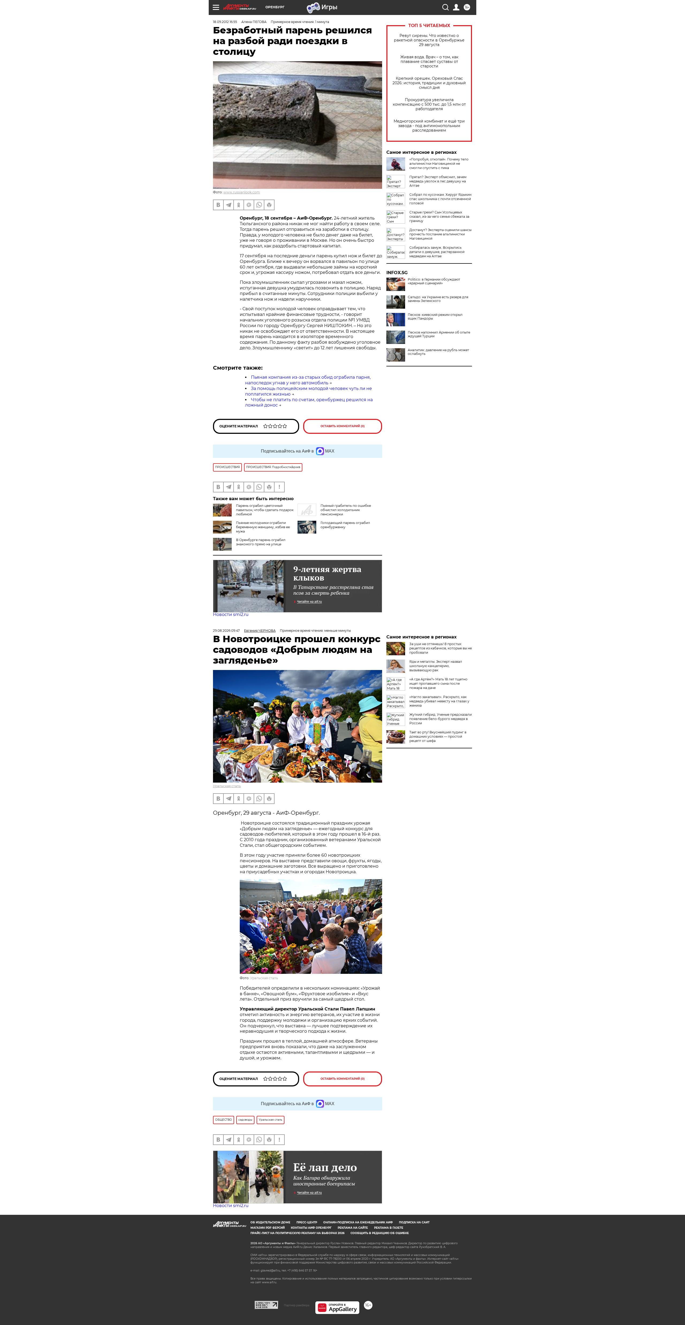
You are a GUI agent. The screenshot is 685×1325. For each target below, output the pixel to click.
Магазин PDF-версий (267, 1228)
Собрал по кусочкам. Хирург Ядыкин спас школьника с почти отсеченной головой (440, 199)
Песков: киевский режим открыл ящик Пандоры (435, 316)
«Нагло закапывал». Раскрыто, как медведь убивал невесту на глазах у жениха (439, 701)
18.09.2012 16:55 (225, 22)
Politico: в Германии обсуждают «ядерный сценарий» (434, 281)
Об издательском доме (270, 1222)
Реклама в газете (388, 1228)
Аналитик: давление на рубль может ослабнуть (438, 352)
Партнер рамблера (296, 1305)
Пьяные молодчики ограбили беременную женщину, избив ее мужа (263, 527)
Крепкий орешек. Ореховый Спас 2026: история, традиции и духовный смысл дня (429, 83)
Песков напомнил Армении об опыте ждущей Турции (439, 334)
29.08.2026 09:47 (226, 631)
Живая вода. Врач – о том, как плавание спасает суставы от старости (429, 61)
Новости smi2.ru (231, 614)
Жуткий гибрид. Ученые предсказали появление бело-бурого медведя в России (440, 719)
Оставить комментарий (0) (343, 426)
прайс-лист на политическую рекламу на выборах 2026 (297, 1233)
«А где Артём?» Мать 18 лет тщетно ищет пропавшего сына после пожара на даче (438, 683)
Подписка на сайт (414, 1222)
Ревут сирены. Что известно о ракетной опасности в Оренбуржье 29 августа (429, 40)
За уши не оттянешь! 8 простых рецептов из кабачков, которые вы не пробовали (440, 648)
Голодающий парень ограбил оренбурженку (345, 525)
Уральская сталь (227, 786)
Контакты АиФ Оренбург (311, 1228)
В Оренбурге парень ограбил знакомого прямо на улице (261, 542)
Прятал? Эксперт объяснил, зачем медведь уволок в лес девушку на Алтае (437, 181)
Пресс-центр (306, 1222)
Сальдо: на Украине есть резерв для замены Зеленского (438, 299)
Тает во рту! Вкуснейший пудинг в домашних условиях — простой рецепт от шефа (437, 736)
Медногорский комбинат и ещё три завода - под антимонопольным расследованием (429, 126)
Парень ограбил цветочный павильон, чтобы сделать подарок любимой (265, 510)
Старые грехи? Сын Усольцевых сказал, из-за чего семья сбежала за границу (439, 216)
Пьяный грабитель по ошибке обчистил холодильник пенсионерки (346, 510)
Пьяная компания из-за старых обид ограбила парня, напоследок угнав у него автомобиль (308, 380)
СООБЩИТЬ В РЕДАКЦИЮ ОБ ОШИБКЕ (380, 1233)
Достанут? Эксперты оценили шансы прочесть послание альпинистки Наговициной (440, 234)
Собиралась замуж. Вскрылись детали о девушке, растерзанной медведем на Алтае (437, 252)
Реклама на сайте (353, 1228)
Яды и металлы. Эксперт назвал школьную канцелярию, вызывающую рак (435, 666)
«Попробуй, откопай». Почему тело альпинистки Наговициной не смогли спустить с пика (439, 163)
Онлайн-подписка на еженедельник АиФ (358, 1222)
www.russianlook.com (241, 192)
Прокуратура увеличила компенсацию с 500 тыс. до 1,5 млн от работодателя (429, 104)
